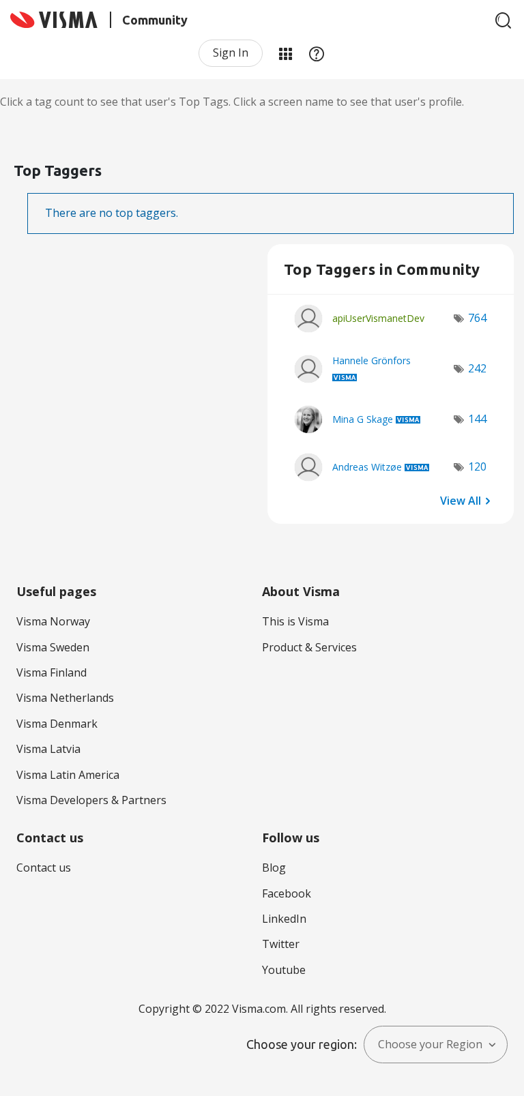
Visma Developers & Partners (91, 800)
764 (477, 317)
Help (316, 53)
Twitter (281, 943)
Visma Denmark (57, 723)
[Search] (503, 20)
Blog (274, 867)
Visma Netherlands (65, 697)
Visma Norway (53, 621)
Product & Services (309, 647)
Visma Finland (51, 672)
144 (477, 418)
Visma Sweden (52, 647)
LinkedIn (284, 918)
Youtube (284, 969)
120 (477, 466)
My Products (285, 53)
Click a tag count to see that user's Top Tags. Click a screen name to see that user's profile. (232, 101)
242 (477, 368)
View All (460, 499)
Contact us (43, 867)
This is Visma (295, 621)
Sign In (230, 52)
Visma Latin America (67, 774)
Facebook (286, 893)
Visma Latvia (48, 748)
